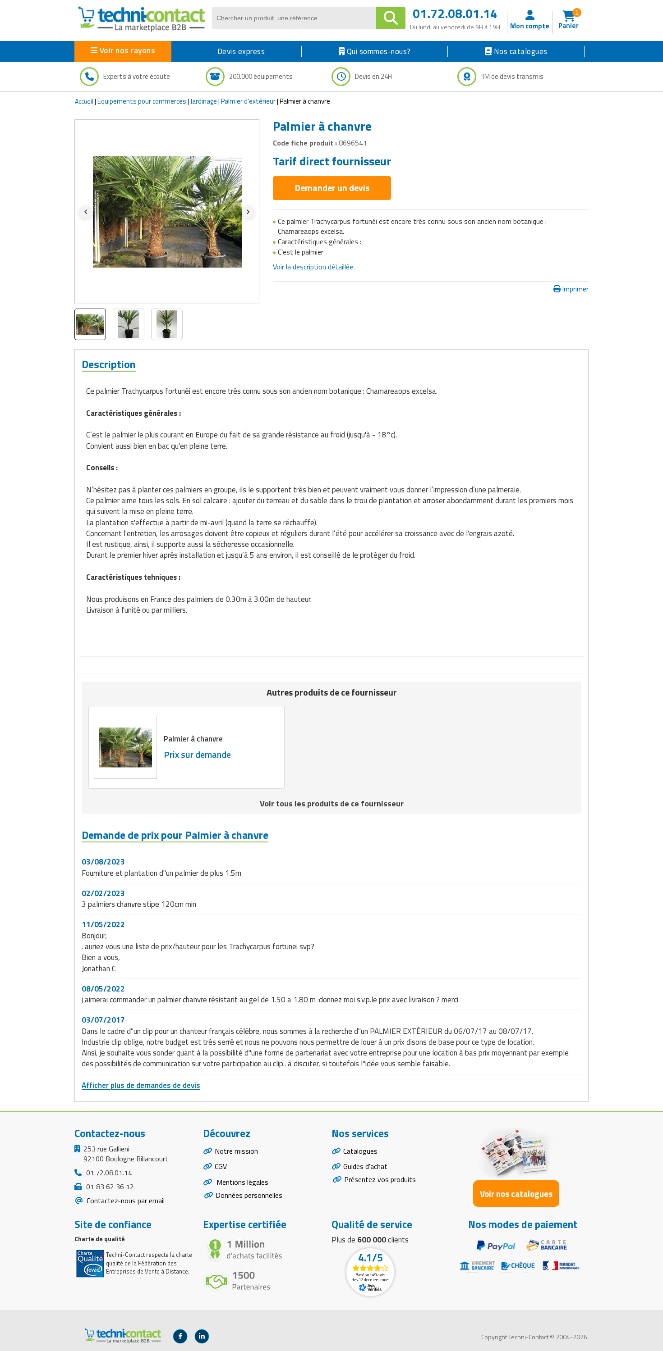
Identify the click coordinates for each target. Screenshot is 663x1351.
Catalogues (360, 1151)
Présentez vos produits (380, 1179)
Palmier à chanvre (193, 739)
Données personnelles (249, 1195)
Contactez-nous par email (125, 1200)
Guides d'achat (365, 1166)
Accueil (84, 101)
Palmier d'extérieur (248, 101)
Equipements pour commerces (141, 101)
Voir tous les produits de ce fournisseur (332, 803)
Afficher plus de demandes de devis (141, 1085)
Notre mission (236, 1151)
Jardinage (203, 101)
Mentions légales (241, 1182)
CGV (221, 1166)
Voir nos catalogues (516, 1193)
